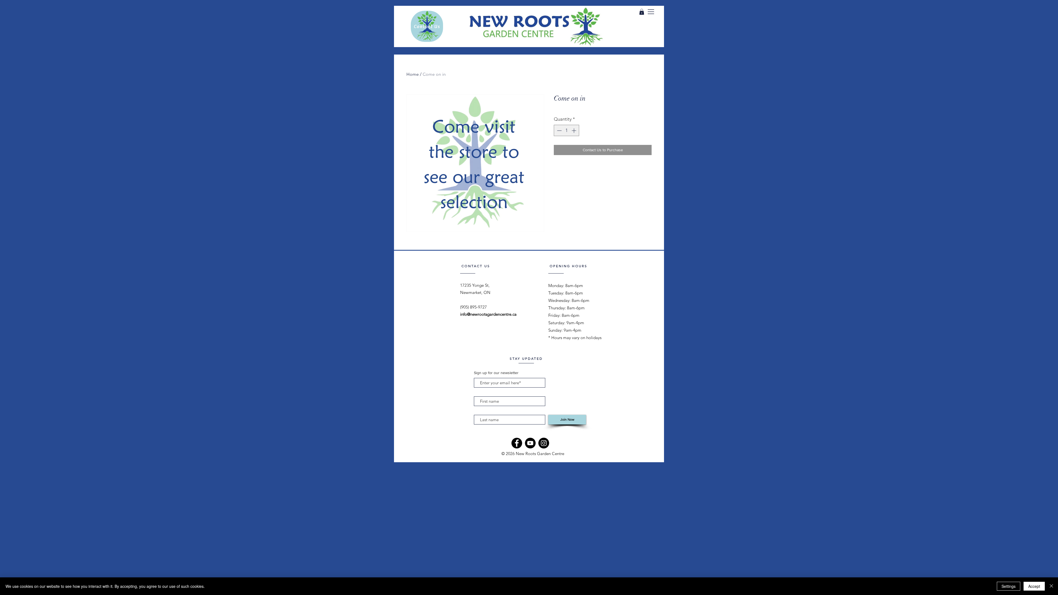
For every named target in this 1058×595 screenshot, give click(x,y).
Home (412, 74)
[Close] (1051, 586)
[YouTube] (530, 443)
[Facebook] (516, 443)
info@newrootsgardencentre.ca (488, 314)
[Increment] (574, 130)
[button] (651, 11)
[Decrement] (559, 130)
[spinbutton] (566, 130)
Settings (1009, 586)
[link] (641, 12)
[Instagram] (543, 443)
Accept (1034, 586)
